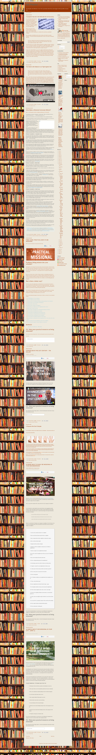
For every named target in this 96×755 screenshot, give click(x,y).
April (60, 242)
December (60, 164)
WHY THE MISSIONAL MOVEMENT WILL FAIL (61, 236)
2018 (59, 156)
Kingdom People (61, 262)
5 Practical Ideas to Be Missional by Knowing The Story (36, 312)
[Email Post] (42, 61)
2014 (59, 162)
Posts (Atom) (32, 737)
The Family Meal (42, 211)
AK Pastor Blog (65, 30)
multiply (35, 460)
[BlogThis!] (45, 61)
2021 (59, 152)
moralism (31, 105)
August (60, 173)
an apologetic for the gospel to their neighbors (37, 152)
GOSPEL (30, 355)
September (60, 171)
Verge (32, 346)
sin (33, 105)
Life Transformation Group (33, 172)
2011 (59, 250)
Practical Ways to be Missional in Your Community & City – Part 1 (38, 318)
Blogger (56, 743)
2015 (59, 160)
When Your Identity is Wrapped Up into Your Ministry (64, 26)
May (60, 241)
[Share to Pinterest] (47, 61)
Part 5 (28, 319)
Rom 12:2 (37, 62)
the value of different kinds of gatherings (42, 205)
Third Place (38, 211)
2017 (59, 157)
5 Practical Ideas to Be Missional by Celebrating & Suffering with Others (38, 309)
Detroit (35, 62)
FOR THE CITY (33, 633)
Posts (59, 46)
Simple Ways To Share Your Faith (32, 308)
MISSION (32, 355)
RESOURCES (37, 469)
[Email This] (44, 61)
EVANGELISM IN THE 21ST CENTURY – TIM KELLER (61, 203)
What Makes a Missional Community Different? (38, 110)
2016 (59, 159)
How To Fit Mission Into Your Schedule (33, 299)
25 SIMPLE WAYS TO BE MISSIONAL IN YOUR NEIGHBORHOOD (61, 228)
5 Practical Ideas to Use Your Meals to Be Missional (35, 302)
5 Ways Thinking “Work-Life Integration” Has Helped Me (62, 24)
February (60, 245)
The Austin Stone (37, 161)
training (46, 235)
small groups (42, 235)
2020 (59, 153)
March (60, 243)
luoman (50, 743)
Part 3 (52, 318)
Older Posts (52, 736)
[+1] (42, 245)
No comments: (39, 61)
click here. (27, 37)
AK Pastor (32, 4)
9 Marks (29, 460)
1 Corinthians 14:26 (45, 174)
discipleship (32, 460)
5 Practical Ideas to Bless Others (32, 303)
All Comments (68, 77)
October (60, 169)
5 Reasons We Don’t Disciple (33, 426)
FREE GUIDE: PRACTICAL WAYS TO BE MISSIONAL (61, 195)
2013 (59, 163)
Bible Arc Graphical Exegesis (62, 65)
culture (32, 62)
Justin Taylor (60, 260)
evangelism (33, 235)
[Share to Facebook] (46, 61)
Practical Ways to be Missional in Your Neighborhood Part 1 (36, 306)
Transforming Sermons (62, 265)
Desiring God (60, 67)
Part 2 (47, 306)
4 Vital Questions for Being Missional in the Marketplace (36, 313)
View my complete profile (61, 38)
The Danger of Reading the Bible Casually (63, 19)
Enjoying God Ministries (61, 68)
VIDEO (35, 355)
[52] (51, 245)
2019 (59, 155)
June (60, 239)
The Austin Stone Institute (45, 230)
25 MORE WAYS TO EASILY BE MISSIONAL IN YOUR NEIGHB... (61, 213)
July (60, 174)
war (34, 105)
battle (29, 105)
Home (40, 736)
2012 (59, 249)
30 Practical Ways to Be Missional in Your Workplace (36, 315)
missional (39, 235)
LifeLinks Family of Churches (62, 71)
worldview (40, 62)
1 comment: (38, 623)
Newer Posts (28, 736)
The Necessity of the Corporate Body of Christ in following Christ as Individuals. (64, 17)
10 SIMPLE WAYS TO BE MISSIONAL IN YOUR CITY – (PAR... (61, 221)
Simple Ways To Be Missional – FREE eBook (35, 326)
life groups (36, 235)
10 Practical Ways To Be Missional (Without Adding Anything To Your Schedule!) (40, 301)
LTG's (47, 211)
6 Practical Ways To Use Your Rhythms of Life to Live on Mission (38, 320)
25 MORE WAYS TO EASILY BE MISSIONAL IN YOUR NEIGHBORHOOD (39, 465)
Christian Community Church (62, 66)
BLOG (27, 355)
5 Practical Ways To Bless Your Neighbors (33, 305)
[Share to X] (45, 61)
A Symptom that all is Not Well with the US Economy (40, 16)
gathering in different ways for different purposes (35, 187)
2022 (59, 151)
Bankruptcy (29, 62)
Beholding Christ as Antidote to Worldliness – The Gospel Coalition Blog (60, 139)
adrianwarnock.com (62, 257)
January (60, 247)
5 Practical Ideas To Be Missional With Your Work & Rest (37, 316)
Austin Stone (30, 235)
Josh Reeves (31, 498)
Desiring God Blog (61, 259)
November (60, 166)
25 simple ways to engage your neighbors (46, 498)
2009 (59, 253)
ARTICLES (28, 469)
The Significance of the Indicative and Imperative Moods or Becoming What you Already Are (63, 21)
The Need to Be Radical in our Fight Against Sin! (39, 66)
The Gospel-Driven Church (63, 263)
